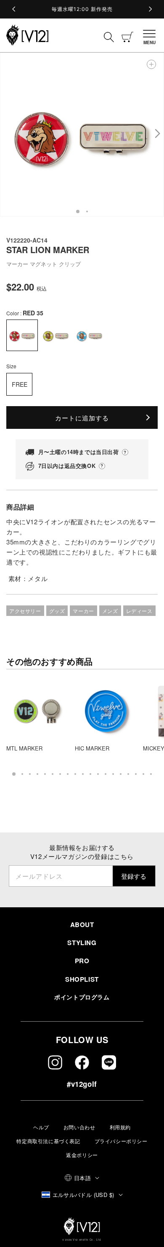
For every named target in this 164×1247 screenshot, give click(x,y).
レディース (139, 610)
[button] (150, 35)
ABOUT (82, 924)
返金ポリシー (82, 1154)
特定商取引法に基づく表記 (48, 1141)
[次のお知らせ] (150, 9)
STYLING (81, 942)
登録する (133, 876)
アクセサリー (25, 610)
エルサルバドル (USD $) (83, 1195)
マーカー (83, 610)
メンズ (110, 610)
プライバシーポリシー (121, 1141)
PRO (82, 960)
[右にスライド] (157, 134)
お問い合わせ (79, 1127)
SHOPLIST (82, 979)
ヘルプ (41, 1127)
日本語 (82, 1178)
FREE (19, 384)
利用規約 (120, 1127)
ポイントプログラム (81, 997)
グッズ (57, 610)
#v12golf (82, 1084)
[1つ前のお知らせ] (14, 9)
